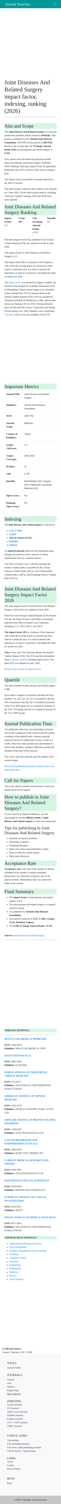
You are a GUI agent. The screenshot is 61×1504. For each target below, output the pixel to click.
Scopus (12, 534)
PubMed (13, 541)
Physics (12, 1275)
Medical (11, 1386)
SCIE (16, 626)
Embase (13, 545)
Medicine (13, 1272)
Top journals (13, 1440)
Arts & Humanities (18, 1247)
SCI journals (13, 1408)
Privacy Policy (14, 1469)
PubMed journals (15, 1415)
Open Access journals (17, 1411)
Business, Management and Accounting (27, 1250)
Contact (10, 1465)
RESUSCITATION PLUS (17, 1055)
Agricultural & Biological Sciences (25, 1243)
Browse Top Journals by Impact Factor (22, 669)
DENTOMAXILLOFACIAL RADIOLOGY (26, 1180)
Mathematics (15, 1268)
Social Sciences (16, 1279)
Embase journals (15, 1419)
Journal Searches (17, 4)
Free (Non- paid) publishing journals (24, 1447)
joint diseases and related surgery (29, 935)
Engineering (15, 1265)
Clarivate (8, 314)
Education (14, 1261)
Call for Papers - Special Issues (21, 1451)
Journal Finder (14, 1367)
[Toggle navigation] (55, 4)
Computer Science (17, 1258)
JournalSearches (39, 1499)
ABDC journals (14, 1426)
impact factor (15, 282)
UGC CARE (15, 530)
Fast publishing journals (18, 1444)
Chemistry (14, 1254)
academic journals (18, 659)
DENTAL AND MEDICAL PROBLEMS (25, 1039)
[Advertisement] (30, 44)
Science (10, 1379)
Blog (9, 1483)
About (10, 1461)
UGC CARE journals (17, 1422)
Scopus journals (14, 1404)
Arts (9, 1383)
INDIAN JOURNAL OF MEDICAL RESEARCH (29, 1217)
